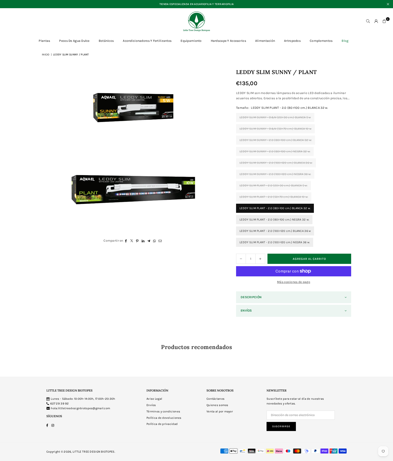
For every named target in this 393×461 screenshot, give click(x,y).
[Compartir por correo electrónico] (160, 240)
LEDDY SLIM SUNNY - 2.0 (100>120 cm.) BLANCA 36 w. (275, 162)
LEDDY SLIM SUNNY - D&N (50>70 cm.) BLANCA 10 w (275, 128)
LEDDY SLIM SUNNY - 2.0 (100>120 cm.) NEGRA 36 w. (275, 174)
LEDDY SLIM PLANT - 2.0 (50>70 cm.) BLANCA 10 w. (273, 196)
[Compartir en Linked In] (143, 240)
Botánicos (106, 41)
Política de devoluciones (163, 417)
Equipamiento (191, 41)
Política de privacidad (162, 424)
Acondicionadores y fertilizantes (147, 41)
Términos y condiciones (163, 411)
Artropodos (292, 41)
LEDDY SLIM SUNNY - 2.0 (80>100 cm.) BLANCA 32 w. (275, 140)
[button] (384, 21)
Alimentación (265, 41)
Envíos (151, 405)
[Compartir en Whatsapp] (154, 240)
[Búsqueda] (368, 21)
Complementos (321, 41)
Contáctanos (215, 398)
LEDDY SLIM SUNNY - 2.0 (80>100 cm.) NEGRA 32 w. (274, 151)
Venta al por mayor (220, 411)
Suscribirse (281, 426)
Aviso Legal (154, 398)
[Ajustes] (376, 21)
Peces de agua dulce (74, 41)
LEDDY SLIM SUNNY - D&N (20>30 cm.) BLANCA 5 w (275, 117)
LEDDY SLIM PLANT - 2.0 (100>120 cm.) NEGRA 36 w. (274, 242)
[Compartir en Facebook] (126, 240)
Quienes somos (217, 405)
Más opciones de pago (293, 282)
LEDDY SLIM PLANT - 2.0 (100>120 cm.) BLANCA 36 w (275, 231)
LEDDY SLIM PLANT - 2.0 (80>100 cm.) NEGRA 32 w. (274, 219)
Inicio (46, 54)
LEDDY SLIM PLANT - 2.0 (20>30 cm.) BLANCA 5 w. (273, 185)
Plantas (44, 41)
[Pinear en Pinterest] (137, 240)
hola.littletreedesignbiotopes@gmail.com (80, 408)
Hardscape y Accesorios (228, 41)
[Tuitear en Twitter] (132, 240)
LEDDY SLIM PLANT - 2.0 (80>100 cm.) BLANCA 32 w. (274, 208)
